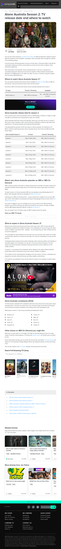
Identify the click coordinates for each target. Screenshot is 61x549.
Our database (9, 527)
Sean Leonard (10, 459)
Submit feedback (28, 529)
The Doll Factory (48, 340)
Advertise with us (28, 527)
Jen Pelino (11, 52)
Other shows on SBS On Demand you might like (22, 413)
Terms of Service (25, 546)
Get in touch (26, 525)
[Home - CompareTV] (8, 4)
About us (7, 529)
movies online (36, 335)
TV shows (22, 346)
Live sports (8, 515)
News (43, 453)
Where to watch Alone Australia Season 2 (21, 397)
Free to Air (9, 484)
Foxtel (8, 453)
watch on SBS (41, 82)
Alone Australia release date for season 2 (20, 400)
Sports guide (44, 519)
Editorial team (9, 525)
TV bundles (26, 517)
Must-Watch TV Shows (28, 11)
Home (6, 11)
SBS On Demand (35, 194)
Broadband (26, 519)
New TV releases (10, 517)
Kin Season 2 (36, 207)
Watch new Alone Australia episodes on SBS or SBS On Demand (27, 404)
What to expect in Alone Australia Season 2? (21, 407)
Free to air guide (45, 517)
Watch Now (30, 107)
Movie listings (9, 519)
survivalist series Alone (27, 56)
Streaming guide (45, 515)
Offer (31, 484)
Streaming (26, 515)
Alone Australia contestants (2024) (18, 410)
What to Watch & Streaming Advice (15, 11)
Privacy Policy (32, 546)
